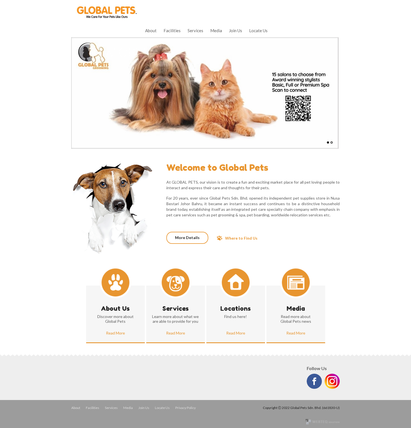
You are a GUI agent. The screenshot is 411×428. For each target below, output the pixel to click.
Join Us (235, 30)
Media (216, 30)
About (151, 30)
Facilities (172, 30)
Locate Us (258, 30)
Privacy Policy (185, 408)
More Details (187, 237)
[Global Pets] (106, 17)
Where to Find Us (241, 238)
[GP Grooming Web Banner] (205, 147)
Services (195, 30)
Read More (115, 333)
